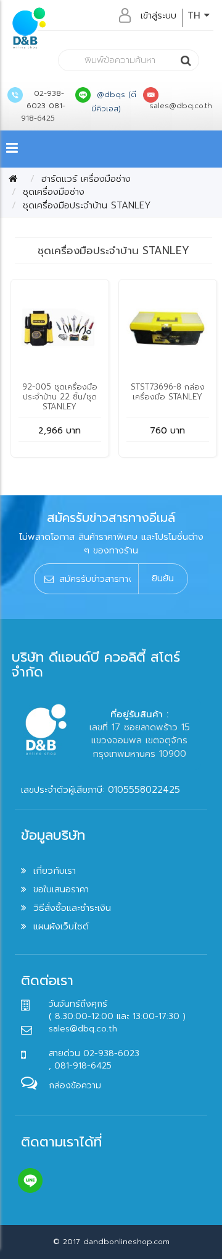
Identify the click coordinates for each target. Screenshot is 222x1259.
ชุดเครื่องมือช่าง (53, 191)
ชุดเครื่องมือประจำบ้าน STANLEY (87, 205)
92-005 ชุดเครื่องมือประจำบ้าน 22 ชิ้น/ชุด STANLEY (59, 396)
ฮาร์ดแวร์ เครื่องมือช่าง (86, 179)
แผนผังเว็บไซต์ (61, 926)
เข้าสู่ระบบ (158, 15)
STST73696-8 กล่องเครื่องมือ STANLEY (168, 392)
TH (195, 15)
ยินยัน (163, 578)
